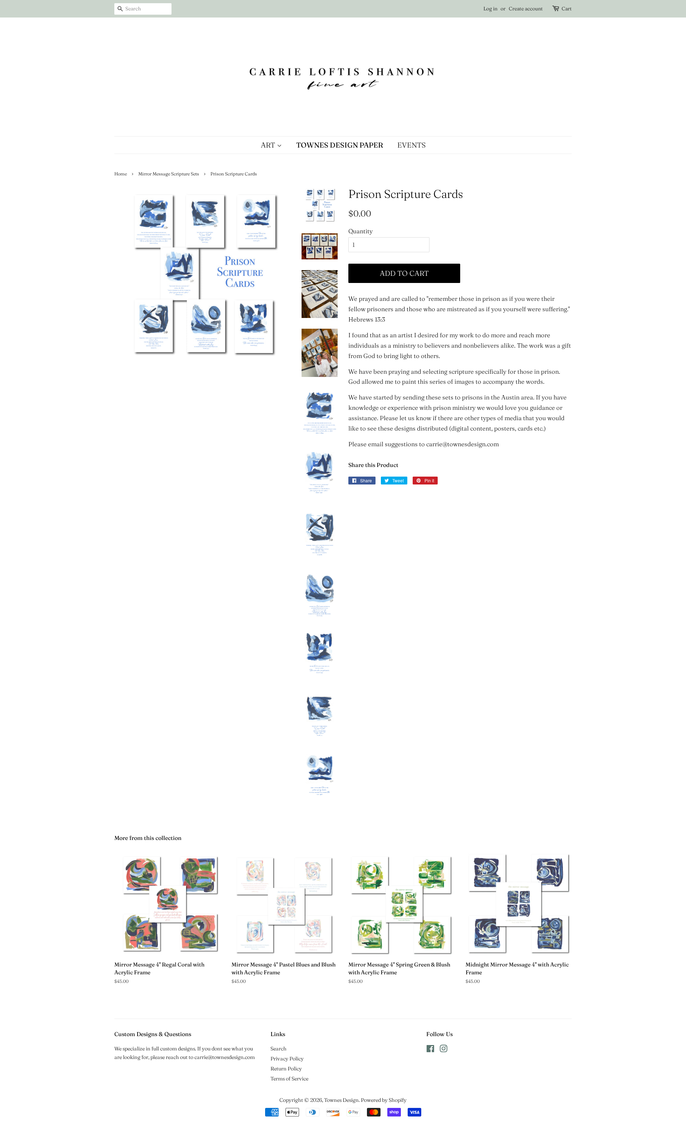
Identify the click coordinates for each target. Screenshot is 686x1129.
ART (269, 144)
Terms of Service (289, 1078)
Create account (526, 8)
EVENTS (411, 144)
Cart (567, 8)
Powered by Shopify (384, 1100)
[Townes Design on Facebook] (430, 1050)
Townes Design (341, 1100)
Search (278, 1048)
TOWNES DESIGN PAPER (339, 144)
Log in (490, 8)
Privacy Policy (287, 1058)
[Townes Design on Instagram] (443, 1050)
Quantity (360, 231)
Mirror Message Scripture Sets (168, 173)
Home (120, 173)
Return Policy (286, 1068)
